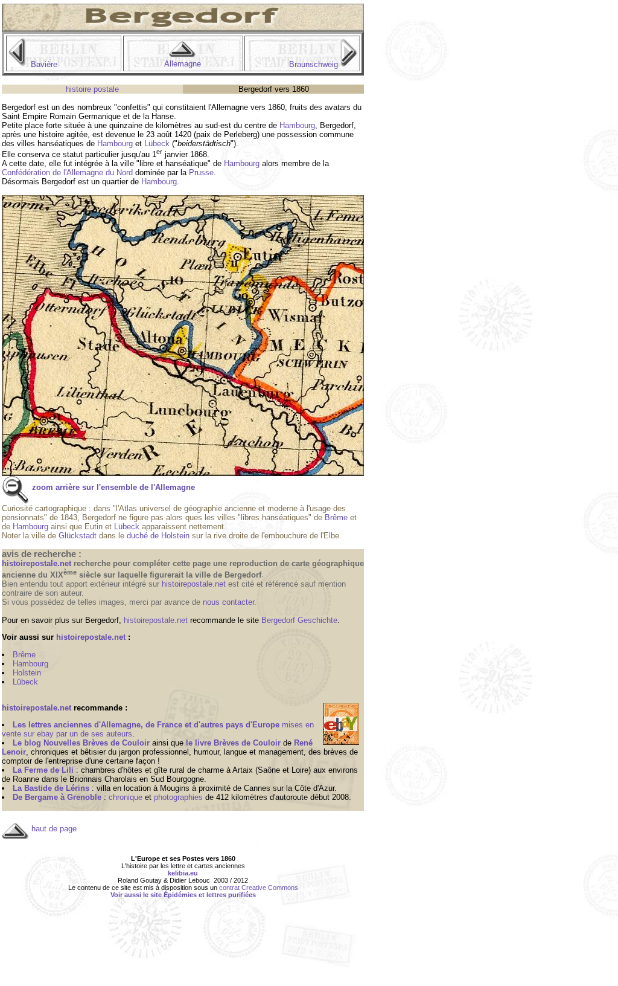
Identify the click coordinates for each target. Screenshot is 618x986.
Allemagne (182, 63)
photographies (178, 797)
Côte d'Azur (314, 788)
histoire (51, 134)
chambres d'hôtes (111, 770)
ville (127, 163)
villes (26, 143)
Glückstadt (78, 535)
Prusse (201, 172)
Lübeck (157, 143)
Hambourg (297, 125)
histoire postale (92, 89)
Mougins (175, 788)
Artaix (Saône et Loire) (271, 770)
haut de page (54, 828)
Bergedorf (19, 107)
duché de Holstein (158, 535)
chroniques (50, 751)
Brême (336, 517)
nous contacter (228, 602)
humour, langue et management (249, 751)
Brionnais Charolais (103, 779)
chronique (125, 797)
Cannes (257, 788)
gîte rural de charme (189, 770)
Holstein (27, 672)
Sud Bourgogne (177, 779)
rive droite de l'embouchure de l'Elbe (276, 535)
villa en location (124, 788)
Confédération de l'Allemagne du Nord (67, 172)
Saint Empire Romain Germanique (61, 116)
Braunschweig (313, 64)
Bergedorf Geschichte (299, 620)
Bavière (44, 64)
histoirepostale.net (194, 583)
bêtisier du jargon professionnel (134, 751)
